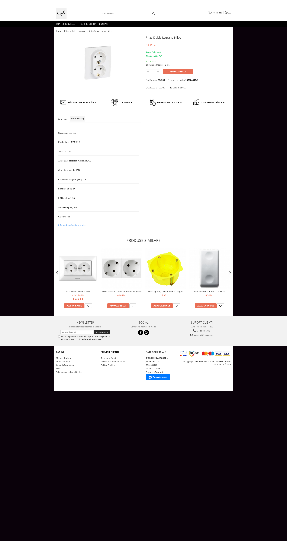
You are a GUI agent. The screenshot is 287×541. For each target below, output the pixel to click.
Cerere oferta (88, 23)
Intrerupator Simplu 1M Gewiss (209, 291)
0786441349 (203, 330)
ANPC (58, 368)
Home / (60, 31)
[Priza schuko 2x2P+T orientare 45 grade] (121, 268)
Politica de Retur (63, 361)
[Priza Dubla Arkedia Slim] (78, 268)
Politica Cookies (108, 365)
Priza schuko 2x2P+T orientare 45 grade (122, 291)
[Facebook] (140, 332)
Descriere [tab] (62, 119)
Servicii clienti (110, 351)
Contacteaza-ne (160, 377)
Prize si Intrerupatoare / (76, 31)
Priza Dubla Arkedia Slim (78, 291)
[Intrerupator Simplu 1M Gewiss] (209, 268)
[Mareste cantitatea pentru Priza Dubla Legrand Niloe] (158, 71)
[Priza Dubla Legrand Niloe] (98, 65)
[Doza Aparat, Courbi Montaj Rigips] (165, 268)
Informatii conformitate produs (72, 225)
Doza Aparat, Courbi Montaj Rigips (165, 291)
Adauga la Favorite (156, 87)
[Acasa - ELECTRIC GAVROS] (71, 13)
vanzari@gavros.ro (203, 334)
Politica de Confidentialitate (89, 339)
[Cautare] (153, 13)
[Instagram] (146, 332)
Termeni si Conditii (109, 358)
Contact (104, 23)
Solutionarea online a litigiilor (69, 372)
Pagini (60, 351)
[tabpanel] (98, 65)
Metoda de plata (63, 358)
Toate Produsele (66, 23)
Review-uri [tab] (77, 118)
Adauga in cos (178, 71)
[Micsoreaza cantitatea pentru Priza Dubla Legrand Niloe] (148, 71)
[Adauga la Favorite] (88, 305)
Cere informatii (179, 87)
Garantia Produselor (65, 365)
